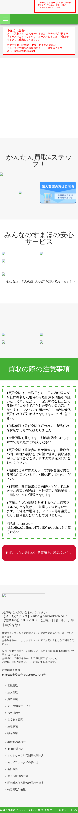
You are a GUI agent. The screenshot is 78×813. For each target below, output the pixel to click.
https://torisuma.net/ (24, 51)
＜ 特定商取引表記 (15, 789)
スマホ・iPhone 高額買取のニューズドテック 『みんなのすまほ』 (16, 6)
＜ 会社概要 (11, 769)
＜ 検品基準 (11, 733)
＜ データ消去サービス (17, 705)
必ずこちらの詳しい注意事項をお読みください (39, 552)
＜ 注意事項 (11, 726)
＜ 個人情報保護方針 (16, 775)
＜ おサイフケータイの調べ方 (21, 762)
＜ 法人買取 (11, 692)
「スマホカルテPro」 (46, 7)
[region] (39, 88)
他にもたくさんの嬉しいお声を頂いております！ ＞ (41, 281)
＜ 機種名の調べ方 (15, 741)
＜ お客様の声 (12, 712)
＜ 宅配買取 (11, 685)
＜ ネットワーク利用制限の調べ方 (24, 755)
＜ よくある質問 (13, 719)
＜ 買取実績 (11, 699)
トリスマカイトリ (52, 48)
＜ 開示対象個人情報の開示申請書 (24, 782)
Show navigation (5, 19)
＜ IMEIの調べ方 (13, 748)
